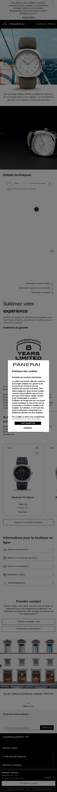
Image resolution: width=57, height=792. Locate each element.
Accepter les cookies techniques (26, 377)
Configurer (27, 428)
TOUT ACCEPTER (28, 423)
